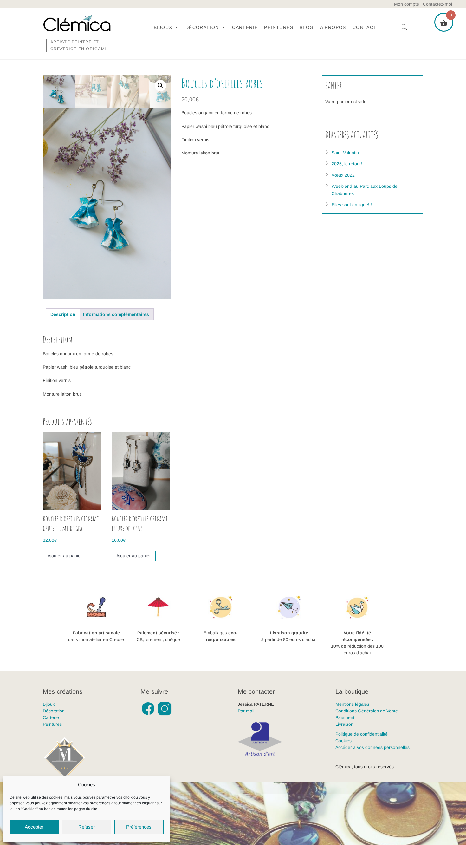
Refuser (86, 826)
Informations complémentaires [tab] (116, 314)
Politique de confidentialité (361, 734)
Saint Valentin (345, 152)
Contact (365, 27)
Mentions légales (352, 704)
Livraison (344, 724)
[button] (160, 85)
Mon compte (406, 4)
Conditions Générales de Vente (366, 710)
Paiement (344, 717)
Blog (307, 27)
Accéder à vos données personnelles (372, 747)
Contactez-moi (437, 4)
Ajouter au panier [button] (65, 555)
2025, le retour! (347, 163)
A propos (333, 27)
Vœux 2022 (343, 175)
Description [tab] (62, 314)
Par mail (246, 710)
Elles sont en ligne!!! (352, 204)
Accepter (34, 826)
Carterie (245, 27)
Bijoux (163, 27)
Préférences (139, 826)
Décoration (202, 27)
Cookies (343, 740)
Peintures (278, 27)
